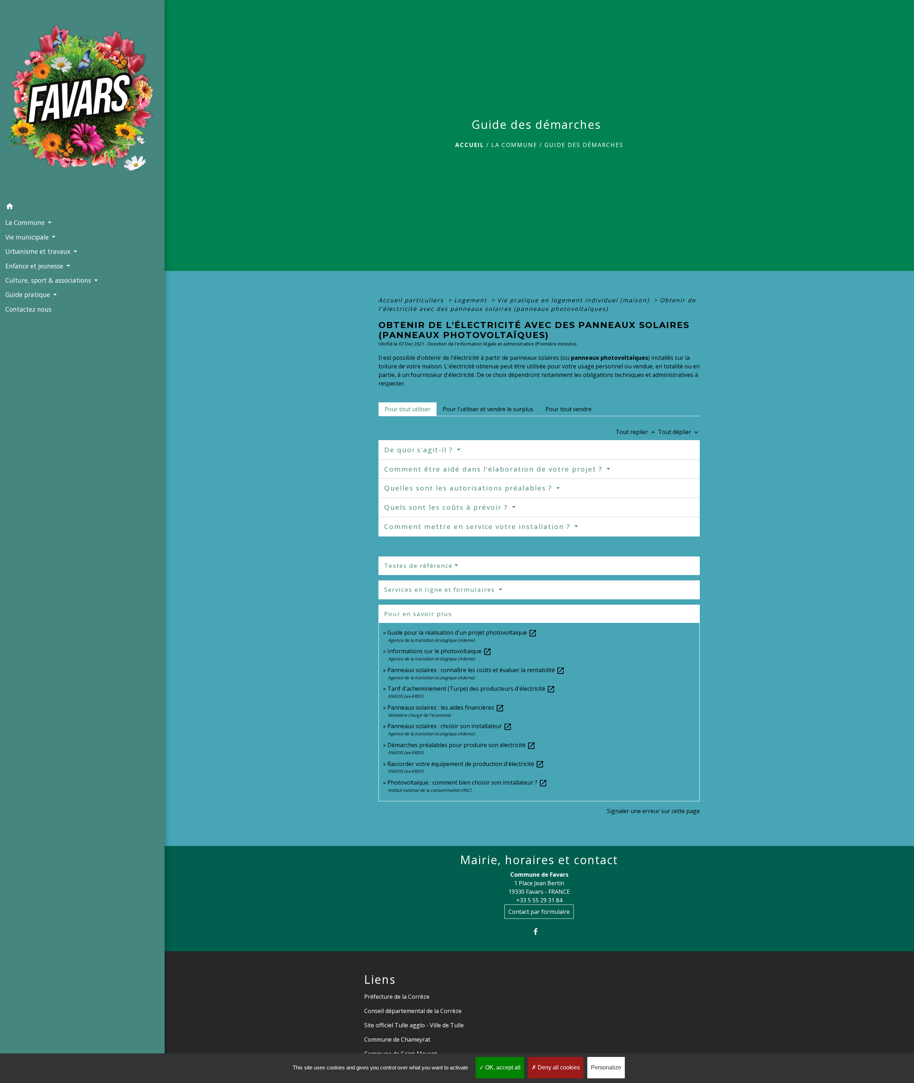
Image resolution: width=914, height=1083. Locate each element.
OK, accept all (502, 1067)
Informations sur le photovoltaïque (439, 651)
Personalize (606, 1067)
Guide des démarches (583, 145)
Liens (380, 979)
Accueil (469, 145)
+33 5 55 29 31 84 (539, 900)
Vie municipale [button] (27, 237)
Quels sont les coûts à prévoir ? (447, 507)
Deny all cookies (558, 1067)
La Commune (514, 145)
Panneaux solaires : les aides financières (445, 707)
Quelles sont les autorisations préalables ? (469, 488)
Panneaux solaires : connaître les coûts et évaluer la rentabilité (476, 670)
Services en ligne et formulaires (440, 589)
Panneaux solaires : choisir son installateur (449, 726)
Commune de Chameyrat (397, 1039)
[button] (82, 207)
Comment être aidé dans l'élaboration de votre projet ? (494, 469)
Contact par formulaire (539, 912)
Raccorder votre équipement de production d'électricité (465, 764)
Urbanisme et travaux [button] (38, 251)
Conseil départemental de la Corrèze (413, 1011)
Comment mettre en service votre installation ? (478, 526)
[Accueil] (82, 100)
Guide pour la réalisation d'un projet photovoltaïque (462, 632)
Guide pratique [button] (28, 294)
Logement (471, 300)
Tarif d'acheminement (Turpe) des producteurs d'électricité (471, 688)
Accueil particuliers (412, 300)
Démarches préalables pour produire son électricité (461, 745)
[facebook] (539, 931)
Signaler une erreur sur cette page (653, 811)
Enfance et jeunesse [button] (35, 266)
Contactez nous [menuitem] (28, 309)
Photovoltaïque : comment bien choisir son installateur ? (467, 782)
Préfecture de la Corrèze (397, 997)
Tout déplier (679, 432)
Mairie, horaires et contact (539, 860)
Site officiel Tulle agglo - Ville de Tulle (414, 1025)
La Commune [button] (25, 222)
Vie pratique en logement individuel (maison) (574, 300)
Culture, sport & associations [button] (49, 280)
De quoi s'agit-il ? (419, 449)
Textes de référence (418, 565)
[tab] (407, 409)
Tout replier (636, 432)
